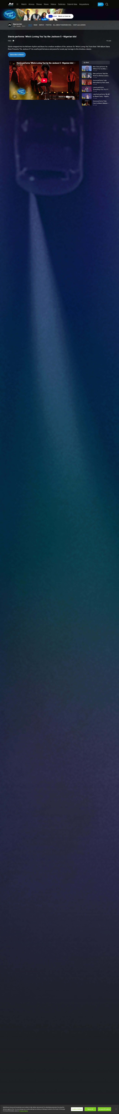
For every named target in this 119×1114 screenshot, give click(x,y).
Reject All (90, 1109)
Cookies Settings (77, 1109)
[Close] (116, 1109)
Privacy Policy (23, 1111)
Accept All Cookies (104, 1109)
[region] (59, 1109)
